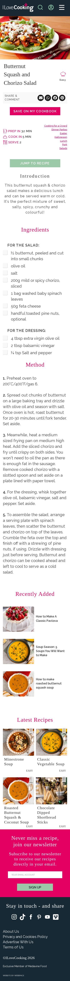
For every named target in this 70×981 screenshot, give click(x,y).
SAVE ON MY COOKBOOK (35, 111)
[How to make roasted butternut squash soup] (18, 683)
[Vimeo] (56, 918)
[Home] (18, 8)
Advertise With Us (18, 942)
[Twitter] (22, 918)
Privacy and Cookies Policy (25, 937)
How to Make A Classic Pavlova (47, 618)
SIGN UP (35, 887)
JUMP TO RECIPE (35, 163)
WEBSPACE (19, 975)
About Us (11, 931)
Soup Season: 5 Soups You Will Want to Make (50, 651)
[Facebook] (31, 918)
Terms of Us (13, 947)
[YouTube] (47, 918)
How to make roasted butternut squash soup (49, 683)
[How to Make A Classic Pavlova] (18, 619)
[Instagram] (14, 918)
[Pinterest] (39, 918)
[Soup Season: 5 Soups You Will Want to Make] (18, 651)
